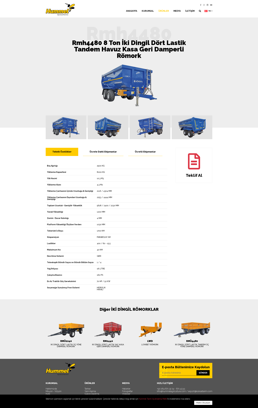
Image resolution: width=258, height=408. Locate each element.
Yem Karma (90, 391)
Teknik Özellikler (61, 151)
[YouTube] (211, 5)
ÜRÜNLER (163, 11)
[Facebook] (200, 5)
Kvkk (48, 394)
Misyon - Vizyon (53, 391)
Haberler (126, 389)
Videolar (126, 394)
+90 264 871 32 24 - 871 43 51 (171, 389)
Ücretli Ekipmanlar (145, 151)
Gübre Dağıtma (92, 394)
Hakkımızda (51, 389)
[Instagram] (204, 5)
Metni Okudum (203, 403)
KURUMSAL (148, 11)
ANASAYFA (131, 11)
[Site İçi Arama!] (200, 11)
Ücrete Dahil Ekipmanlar (103, 151)
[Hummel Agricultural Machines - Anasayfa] (60, 9)
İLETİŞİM (190, 11)
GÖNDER (203, 373)
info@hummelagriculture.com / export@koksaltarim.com (184, 391)
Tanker (88, 389)
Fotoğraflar (127, 391)
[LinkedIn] (207, 5)
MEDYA (177, 11)
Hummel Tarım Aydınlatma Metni (153, 399)
